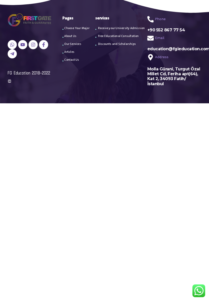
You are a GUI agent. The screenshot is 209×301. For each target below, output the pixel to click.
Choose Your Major (76, 28)
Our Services (72, 44)
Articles (69, 51)
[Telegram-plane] (12, 53)
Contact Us (71, 59)
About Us (70, 36)
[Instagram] (33, 44)
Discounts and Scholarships (117, 44)
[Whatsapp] (12, 44)
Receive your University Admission (121, 28)
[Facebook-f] (43, 44)
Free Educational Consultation (118, 36)
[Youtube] (22, 44)
